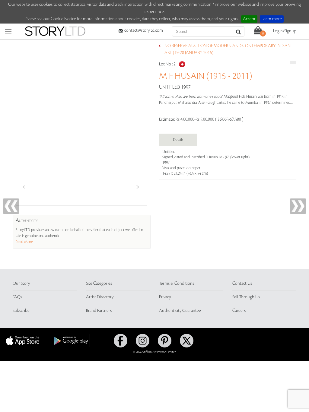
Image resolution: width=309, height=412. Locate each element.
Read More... (25, 242)
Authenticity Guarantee (180, 310)
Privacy (165, 297)
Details (178, 140)
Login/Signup (284, 31)
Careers (239, 310)
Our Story (21, 283)
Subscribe (21, 310)
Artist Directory (99, 297)
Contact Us (242, 283)
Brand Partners (99, 310)
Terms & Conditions (176, 283)
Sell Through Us (246, 297)
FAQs (17, 297)
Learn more (272, 19)
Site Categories (99, 283)
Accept (249, 19)
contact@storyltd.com (143, 30)
